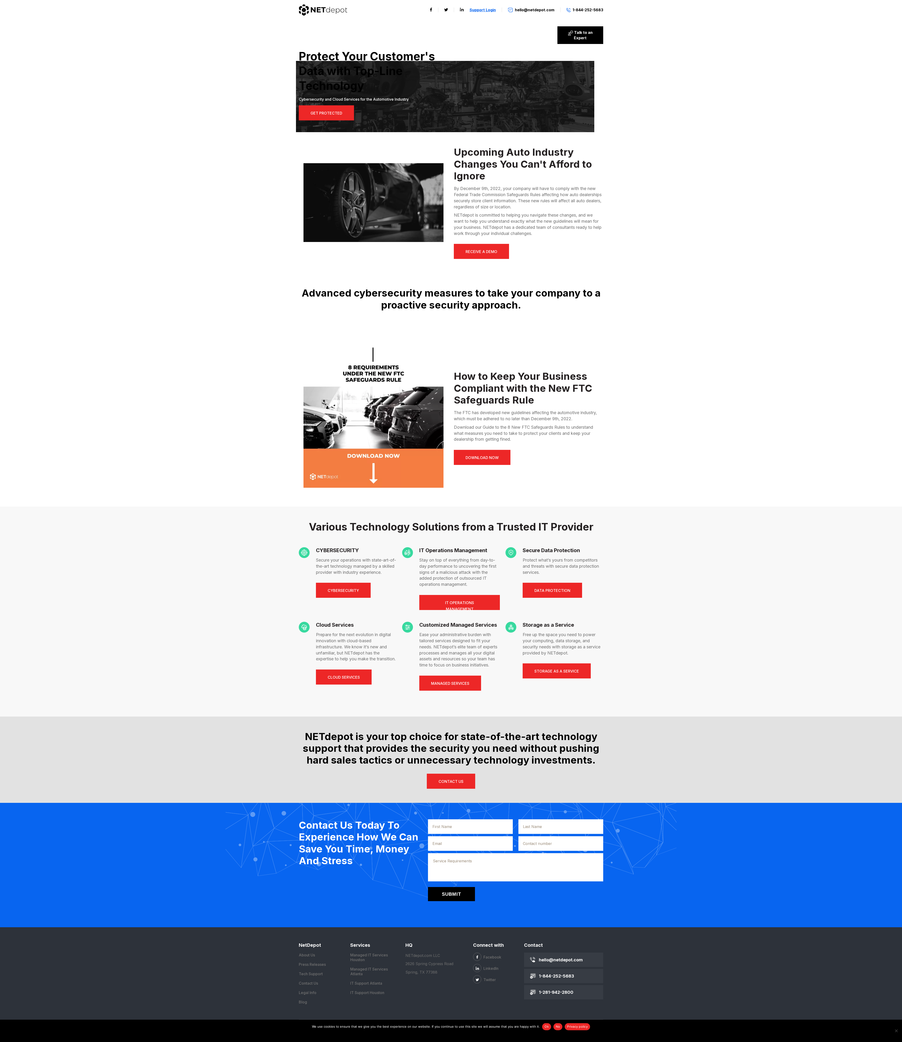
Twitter (489, 979)
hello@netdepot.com (561, 959)
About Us (543, 35)
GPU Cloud (344, 35)
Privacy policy (577, 1026)
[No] (896, 1030)
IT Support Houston (367, 992)
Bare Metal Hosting (381, 35)
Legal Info (307, 992)
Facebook (491, 957)
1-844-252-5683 (556, 976)
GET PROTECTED (326, 113)
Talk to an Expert (583, 35)
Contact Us (308, 983)
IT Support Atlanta (366, 983)
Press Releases (312, 964)
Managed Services (473, 35)
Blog (303, 1002)
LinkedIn (490, 968)
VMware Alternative (427, 35)
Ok (546, 1026)
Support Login (483, 10)
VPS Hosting (314, 35)
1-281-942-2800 (556, 992)
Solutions (511, 35)
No (558, 1026)
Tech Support (311, 973)
